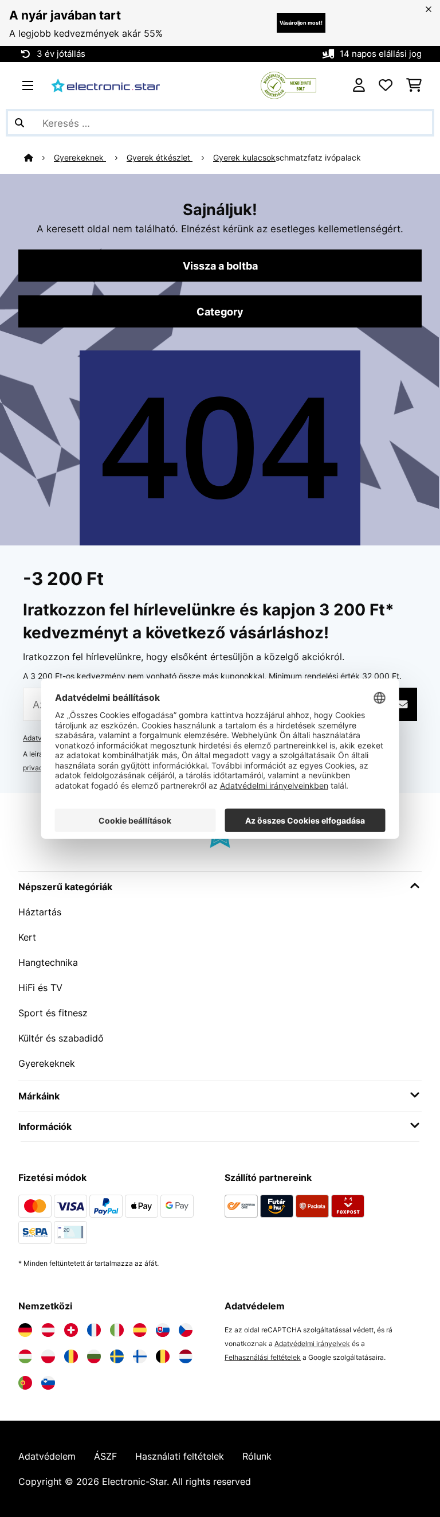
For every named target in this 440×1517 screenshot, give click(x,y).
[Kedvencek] (385, 85)
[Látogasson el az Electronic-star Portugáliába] (25, 1383)
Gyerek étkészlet (159, 157)
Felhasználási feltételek (263, 1357)
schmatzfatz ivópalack (318, 157)
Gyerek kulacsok (244, 157)
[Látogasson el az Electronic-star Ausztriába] (48, 1330)
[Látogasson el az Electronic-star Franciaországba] (94, 1330)
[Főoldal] (39, 157)
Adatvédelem (47, 1456)
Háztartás (39, 912)
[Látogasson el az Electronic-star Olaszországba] (117, 1330)
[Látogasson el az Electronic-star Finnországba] (140, 1356)
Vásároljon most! (301, 23)
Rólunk (257, 1456)
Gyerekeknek (80, 157)
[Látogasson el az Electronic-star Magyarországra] (25, 1356)
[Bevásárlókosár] (414, 85)
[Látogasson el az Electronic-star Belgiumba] (163, 1356)
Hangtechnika (48, 962)
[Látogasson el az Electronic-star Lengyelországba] (48, 1356)
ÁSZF (105, 1456)
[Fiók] (359, 85)
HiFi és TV (40, 987)
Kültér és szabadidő (61, 1038)
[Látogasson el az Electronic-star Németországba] (25, 1330)
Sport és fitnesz (53, 1013)
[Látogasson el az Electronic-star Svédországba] (117, 1356)
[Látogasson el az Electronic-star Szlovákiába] (163, 1330)
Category (220, 311)
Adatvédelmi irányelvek (312, 1343)
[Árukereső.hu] (288, 84)
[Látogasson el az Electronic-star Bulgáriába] (94, 1356)
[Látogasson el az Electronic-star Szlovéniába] (48, 1383)
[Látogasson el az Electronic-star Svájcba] (71, 1330)
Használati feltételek (179, 1456)
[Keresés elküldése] (19, 123)
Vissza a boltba (220, 265)
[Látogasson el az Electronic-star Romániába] (71, 1356)
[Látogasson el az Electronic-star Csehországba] (185, 1330)
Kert (27, 937)
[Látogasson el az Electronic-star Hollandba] (185, 1356)
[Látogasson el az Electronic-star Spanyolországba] (140, 1330)
